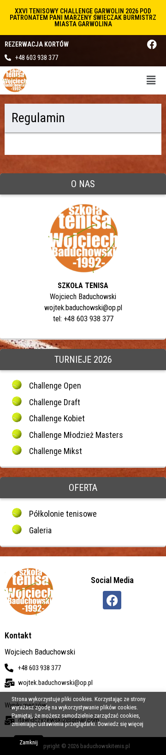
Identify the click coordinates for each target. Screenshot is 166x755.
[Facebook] (152, 44)
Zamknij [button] (28, 742)
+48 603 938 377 (36, 57)
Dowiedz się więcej (120, 723)
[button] (151, 80)
